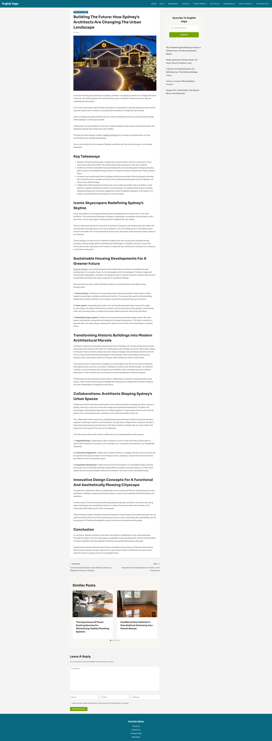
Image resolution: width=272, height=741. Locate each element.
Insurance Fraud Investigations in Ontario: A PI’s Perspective (141, 567)
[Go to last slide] (76, 614)
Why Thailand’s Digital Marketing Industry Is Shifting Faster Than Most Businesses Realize (183, 50)
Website (136, 697)
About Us (136, 726)
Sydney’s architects (110, 135)
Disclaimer (136, 737)
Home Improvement (81, 12)
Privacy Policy (136, 733)
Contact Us (262, 4)
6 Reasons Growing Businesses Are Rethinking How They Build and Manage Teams (182, 72)
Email (104, 697)
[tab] (110, 640)
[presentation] (93, 603)
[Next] (154, 614)
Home (154, 4)
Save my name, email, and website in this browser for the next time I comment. (100, 703)
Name (74, 697)
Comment (75, 668)
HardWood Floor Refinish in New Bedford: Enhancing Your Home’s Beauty (136, 625)
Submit (184, 35)
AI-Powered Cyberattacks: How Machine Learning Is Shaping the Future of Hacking (91, 567)
